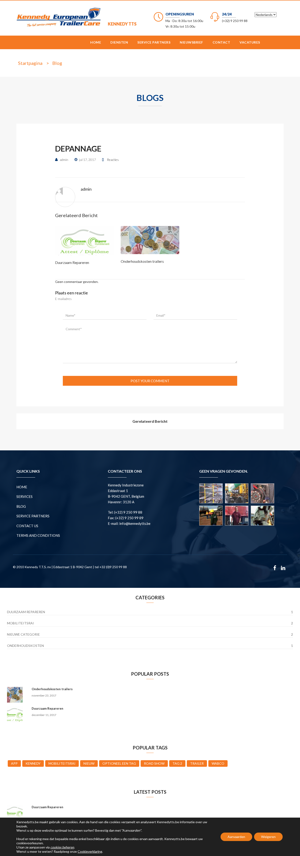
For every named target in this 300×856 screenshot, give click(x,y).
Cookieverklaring (90, 851)
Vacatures (250, 42)
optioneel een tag (119, 763)
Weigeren (268, 837)
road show (154, 763)
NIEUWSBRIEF (191, 42)
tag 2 (177, 763)
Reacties (113, 160)
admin (86, 189)
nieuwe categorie (23, 634)
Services (24, 496)
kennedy (33, 763)
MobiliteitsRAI (20, 623)
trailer (197, 763)
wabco (218, 763)
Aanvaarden (236, 837)
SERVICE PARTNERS (153, 42)
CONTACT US (27, 526)
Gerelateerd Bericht (150, 421)
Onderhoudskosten (25, 646)
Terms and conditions (38, 535)
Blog (57, 63)
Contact (221, 42)
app (14, 763)
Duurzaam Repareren (72, 262)
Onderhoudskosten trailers (142, 261)
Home (95, 42)
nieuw (88, 763)
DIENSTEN (119, 42)
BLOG (21, 506)
